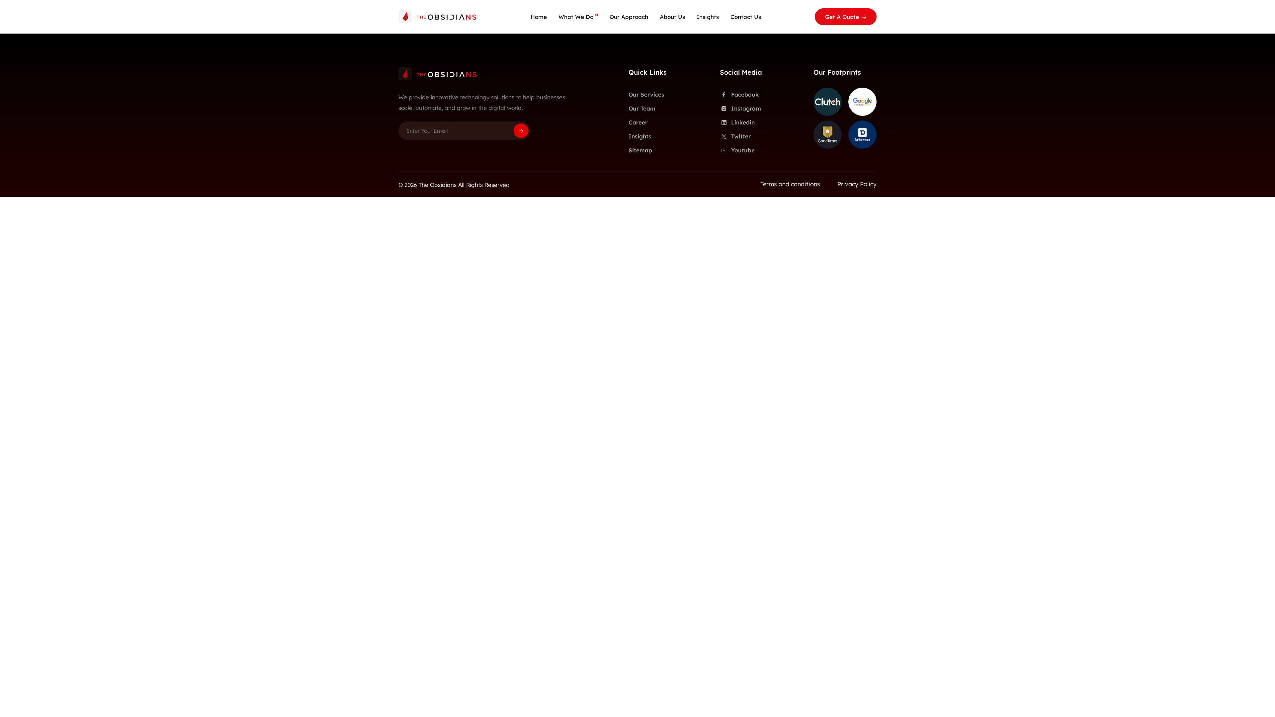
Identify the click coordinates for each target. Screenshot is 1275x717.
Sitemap (640, 150)
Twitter (741, 136)
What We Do (575, 16)
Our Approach (629, 16)
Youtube (743, 150)
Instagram (746, 108)
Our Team (642, 108)
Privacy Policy (857, 184)
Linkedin (743, 122)
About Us (672, 16)
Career (638, 122)
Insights (708, 16)
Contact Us (745, 16)
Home (539, 16)
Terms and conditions (790, 184)
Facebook (745, 94)
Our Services (646, 94)
